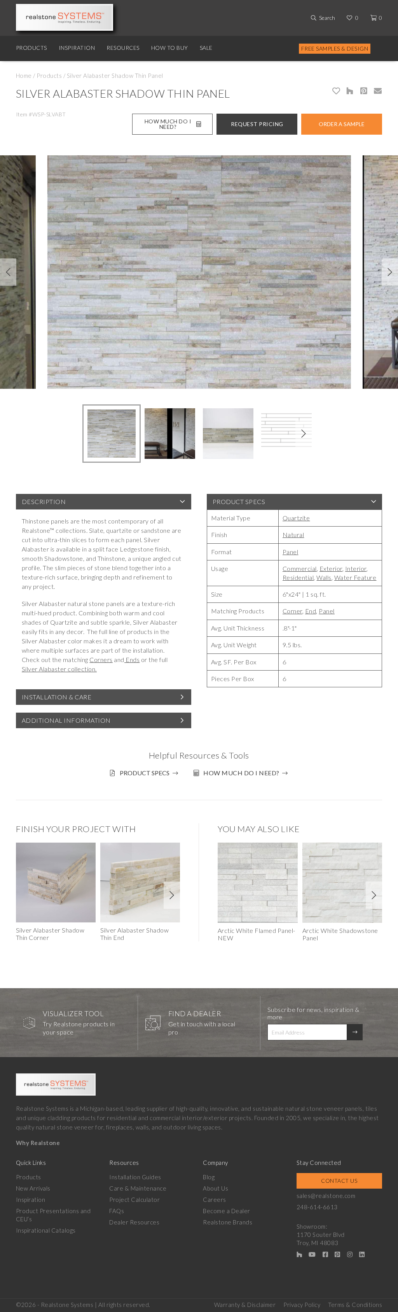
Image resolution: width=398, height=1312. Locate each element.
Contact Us (339, 1180)
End (310, 611)
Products (31, 47)
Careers (214, 1199)
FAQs (116, 1210)
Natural (293, 534)
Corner (292, 611)
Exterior (330, 568)
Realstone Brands (227, 1222)
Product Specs (239, 501)
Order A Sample (342, 124)
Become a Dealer (226, 1210)
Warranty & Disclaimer (245, 1304)
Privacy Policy (301, 1304)
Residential (298, 577)
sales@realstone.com (326, 1195)
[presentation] (8, 272)
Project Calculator (134, 1199)
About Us (215, 1188)
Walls (324, 577)
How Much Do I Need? (168, 124)
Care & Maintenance (137, 1188)
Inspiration (77, 47)
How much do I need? (241, 772)
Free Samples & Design (334, 48)
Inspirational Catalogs (46, 1230)
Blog (209, 1176)
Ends (132, 659)
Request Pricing (257, 124)
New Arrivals (33, 1188)
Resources (123, 47)
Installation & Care (57, 697)
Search (327, 17)
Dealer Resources (134, 1222)
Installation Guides (135, 1176)
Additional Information (66, 720)
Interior (356, 568)
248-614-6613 (317, 1206)
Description (44, 501)
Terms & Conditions (355, 1304)
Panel (290, 551)
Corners (101, 659)
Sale (206, 47)
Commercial (300, 568)
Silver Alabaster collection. (59, 669)
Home (24, 75)
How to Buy (169, 47)
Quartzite (296, 518)
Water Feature (355, 577)
